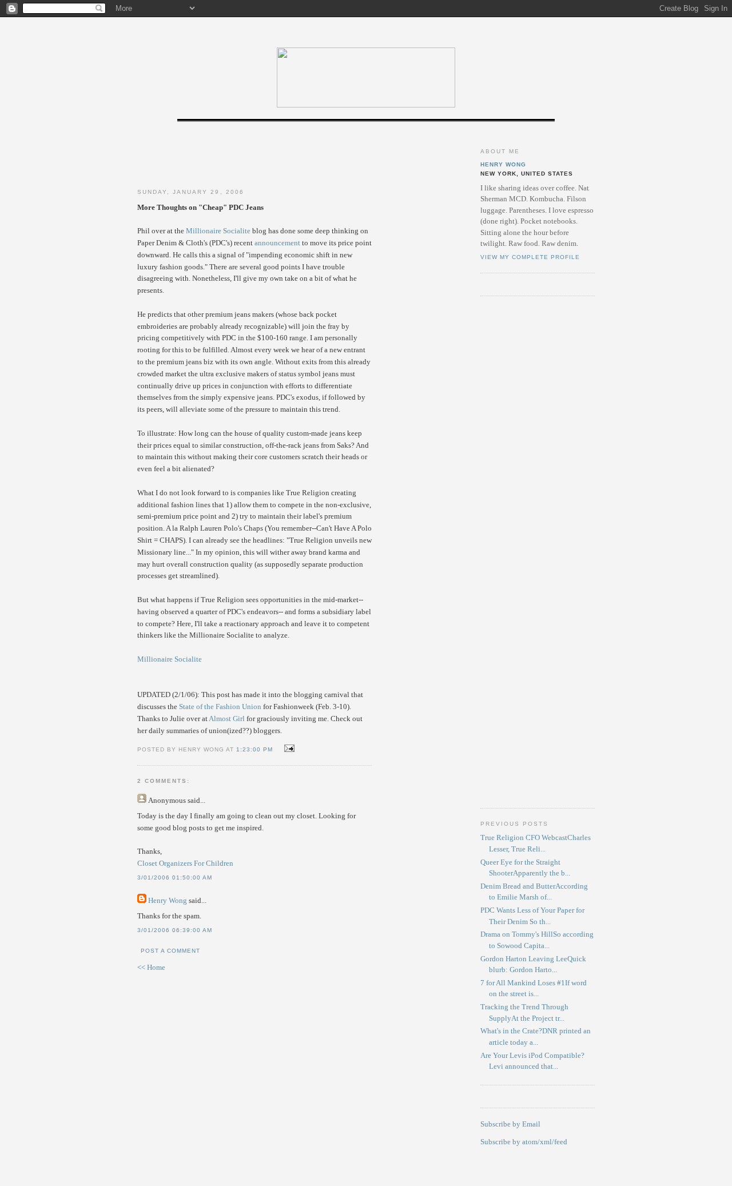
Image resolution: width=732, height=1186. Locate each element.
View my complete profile (530, 257)
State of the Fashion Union (220, 706)
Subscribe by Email (510, 1124)
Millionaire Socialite (218, 230)
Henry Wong (167, 900)
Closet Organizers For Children (185, 863)
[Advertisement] (254, 156)
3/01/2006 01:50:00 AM (174, 877)
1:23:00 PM (254, 749)
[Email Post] (288, 749)
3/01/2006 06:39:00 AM (174, 930)
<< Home (151, 967)
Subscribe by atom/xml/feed (523, 1141)
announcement (278, 242)
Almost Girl (227, 718)
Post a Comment (170, 951)
